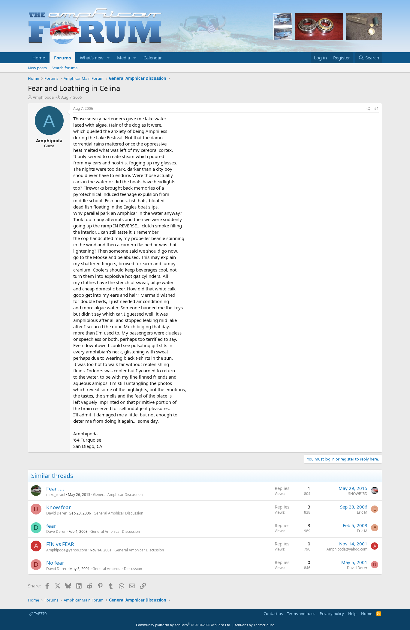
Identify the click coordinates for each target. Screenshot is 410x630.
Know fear (58, 507)
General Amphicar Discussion (118, 494)
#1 (376, 108)
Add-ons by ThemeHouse (254, 624)
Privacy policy (332, 613)
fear (51, 525)
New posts (37, 67)
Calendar (152, 58)
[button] (108, 57)
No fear (55, 562)
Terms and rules (301, 613)
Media (123, 58)
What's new (92, 58)
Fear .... (55, 488)
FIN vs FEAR (60, 544)
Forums (62, 58)
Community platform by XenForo (183, 624)
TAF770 (40, 613)
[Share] (368, 108)
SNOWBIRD (357, 493)
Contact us (273, 613)
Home (38, 58)
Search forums (64, 67)
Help (352, 613)
